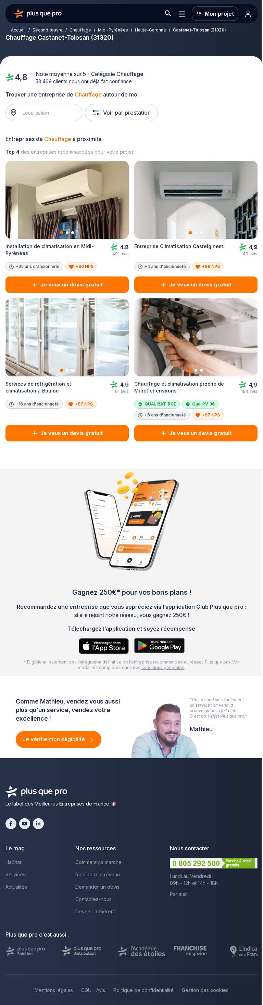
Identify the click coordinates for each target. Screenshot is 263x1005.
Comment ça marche (98, 862)
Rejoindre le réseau (97, 874)
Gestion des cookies (205, 990)
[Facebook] (10, 823)
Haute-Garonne (150, 30)
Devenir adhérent (95, 911)
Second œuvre (48, 30)
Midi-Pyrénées (113, 30)
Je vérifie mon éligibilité (54, 739)
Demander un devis (97, 887)
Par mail (178, 894)
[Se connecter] (248, 14)
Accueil (18, 30)
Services (15, 874)
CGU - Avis (93, 990)
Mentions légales (54, 990)
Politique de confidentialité (143, 990)
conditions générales (162, 667)
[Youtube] (24, 823)
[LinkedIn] (38, 823)
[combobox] (47, 112)
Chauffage (80, 30)
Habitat (13, 862)
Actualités (16, 887)
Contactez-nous (93, 899)
